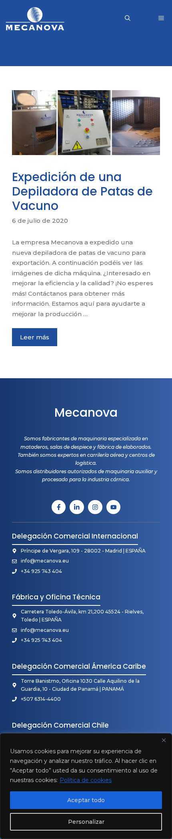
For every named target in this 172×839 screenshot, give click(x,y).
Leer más (34, 337)
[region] (86, 786)
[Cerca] (163, 740)
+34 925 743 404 (41, 571)
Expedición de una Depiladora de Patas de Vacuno (82, 191)
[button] (127, 18)
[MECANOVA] (35, 18)
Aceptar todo (86, 800)
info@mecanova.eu (45, 561)
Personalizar (86, 821)
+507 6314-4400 (41, 699)
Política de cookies (86, 780)
